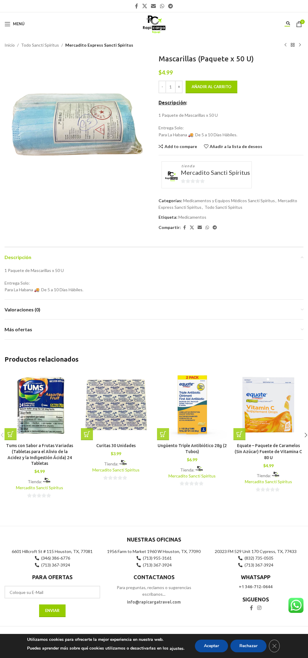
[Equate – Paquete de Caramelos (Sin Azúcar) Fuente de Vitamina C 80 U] (268, 405)
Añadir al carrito (211, 86)
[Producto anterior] (285, 45)
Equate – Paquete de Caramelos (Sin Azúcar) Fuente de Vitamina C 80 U (268, 451)
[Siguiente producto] (299, 45)
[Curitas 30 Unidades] (116, 405)
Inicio (10, 45)
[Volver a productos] (292, 45)
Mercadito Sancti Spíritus (215, 172)
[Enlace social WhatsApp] (162, 6)
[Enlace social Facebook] (136, 6)
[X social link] (144, 6)
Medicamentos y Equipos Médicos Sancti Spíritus (229, 200)
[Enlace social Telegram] (170, 6)
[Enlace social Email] (153, 6)
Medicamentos (192, 217)
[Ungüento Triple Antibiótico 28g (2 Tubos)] (192, 405)
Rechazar (248, 646)
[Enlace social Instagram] (259, 608)
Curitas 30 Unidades (116, 445)
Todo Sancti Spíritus (40, 45)
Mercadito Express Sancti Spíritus (99, 45)
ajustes (176, 648)
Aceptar (211, 646)
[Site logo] (154, 23)
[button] (11, 434)
